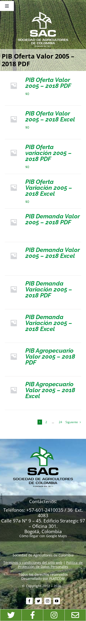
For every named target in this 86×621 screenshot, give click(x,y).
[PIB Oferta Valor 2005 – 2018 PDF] (13, 78)
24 (60, 422)
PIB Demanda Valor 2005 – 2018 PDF (52, 219)
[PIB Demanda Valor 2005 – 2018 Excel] (13, 248)
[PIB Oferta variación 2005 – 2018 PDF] (13, 146)
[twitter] (38, 601)
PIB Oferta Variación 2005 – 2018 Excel (48, 187)
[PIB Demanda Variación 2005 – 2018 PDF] (13, 282)
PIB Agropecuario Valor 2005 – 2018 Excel (50, 390)
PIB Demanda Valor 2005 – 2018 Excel (52, 252)
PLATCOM (57, 578)
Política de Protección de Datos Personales (50, 564)
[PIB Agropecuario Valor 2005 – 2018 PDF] (13, 349)
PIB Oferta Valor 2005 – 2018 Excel (50, 116)
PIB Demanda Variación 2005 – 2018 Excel (48, 322)
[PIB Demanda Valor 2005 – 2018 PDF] (13, 215)
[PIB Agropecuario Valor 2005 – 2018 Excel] (13, 383)
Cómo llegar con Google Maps (43, 536)
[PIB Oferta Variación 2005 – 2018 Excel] (13, 180)
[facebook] (29, 601)
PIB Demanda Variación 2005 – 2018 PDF (48, 289)
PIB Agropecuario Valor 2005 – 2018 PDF (50, 356)
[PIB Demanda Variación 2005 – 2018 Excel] (13, 316)
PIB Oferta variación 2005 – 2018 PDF (48, 152)
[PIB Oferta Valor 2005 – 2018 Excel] (13, 112)
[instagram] (47, 601)
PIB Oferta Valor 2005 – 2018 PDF (48, 82)
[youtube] (56, 601)
